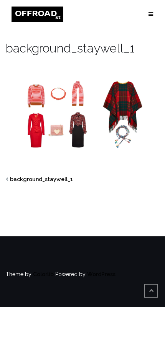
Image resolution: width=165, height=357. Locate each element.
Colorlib (43, 274)
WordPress (101, 274)
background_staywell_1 (41, 179)
